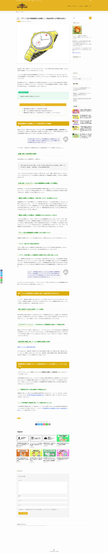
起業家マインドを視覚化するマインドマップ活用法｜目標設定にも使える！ (82, 94)
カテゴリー (74, 76)
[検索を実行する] (90, 18)
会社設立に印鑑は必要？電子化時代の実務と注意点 (82, 100)
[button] (90, 6)
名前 (19, 495)
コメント (20, 480)
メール (20, 500)
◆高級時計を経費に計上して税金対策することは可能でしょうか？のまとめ (42, 112)
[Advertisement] (54, 536)
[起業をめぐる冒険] (22, 6)
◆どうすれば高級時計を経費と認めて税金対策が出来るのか (38, 110)
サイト (19, 505)
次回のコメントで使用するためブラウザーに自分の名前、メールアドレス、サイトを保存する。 (38, 509)
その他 (19, 21)
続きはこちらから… (76, 52)
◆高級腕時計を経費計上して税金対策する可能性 (35, 108)
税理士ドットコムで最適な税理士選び (27, 347)
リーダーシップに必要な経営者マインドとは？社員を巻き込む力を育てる (82, 89)
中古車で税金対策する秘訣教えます (35, 395)
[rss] (91, 0)
